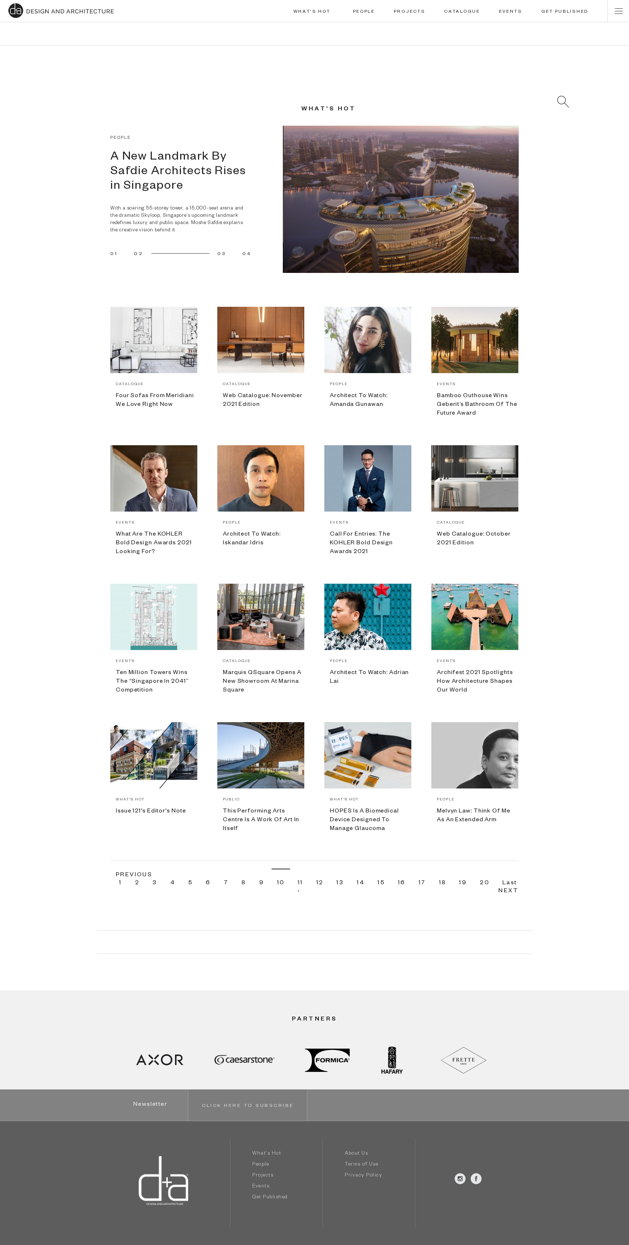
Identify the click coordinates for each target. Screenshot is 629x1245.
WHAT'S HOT (312, 12)
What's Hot (266, 1154)
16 (402, 883)
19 (463, 883)
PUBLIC (231, 800)
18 (442, 883)
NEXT (508, 891)
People (260, 1165)
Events (260, 1187)
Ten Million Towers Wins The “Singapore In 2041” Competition (152, 682)
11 (300, 883)
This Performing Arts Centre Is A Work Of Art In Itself (261, 821)
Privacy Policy (363, 1176)
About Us (356, 1154)
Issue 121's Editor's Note (151, 812)
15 (381, 883)
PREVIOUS (134, 875)
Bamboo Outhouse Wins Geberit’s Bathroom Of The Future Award (477, 405)
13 (340, 883)
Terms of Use (361, 1165)
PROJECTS (410, 12)
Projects (262, 1176)
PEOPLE (364, 12)
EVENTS (510, 12)
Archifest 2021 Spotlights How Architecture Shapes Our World (475, 682)
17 (422, 883)
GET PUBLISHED (564, 12)
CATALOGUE (462, 12)
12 (320, 883)
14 (360, 883)
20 (484, 883)
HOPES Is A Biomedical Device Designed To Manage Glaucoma (364, 821)
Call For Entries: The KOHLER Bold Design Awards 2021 (361, 544)
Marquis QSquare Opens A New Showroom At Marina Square (262, 682)
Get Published (270, 1198)
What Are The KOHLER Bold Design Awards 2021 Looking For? (154, 544)
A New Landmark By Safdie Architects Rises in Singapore (178, 172)
